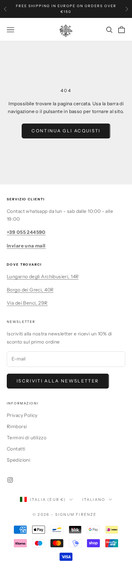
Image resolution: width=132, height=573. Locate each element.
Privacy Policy (22, 415)
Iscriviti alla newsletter (58, 380)
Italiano (94, 499)
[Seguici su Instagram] (10, 480)
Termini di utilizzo (26, 438)
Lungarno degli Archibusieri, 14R (43, 276)
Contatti (16, 449)
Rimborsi (17, 426)
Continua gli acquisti (65, 130)
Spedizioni (18, 460)
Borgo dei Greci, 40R (30, 290)
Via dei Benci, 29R (27, 303)
